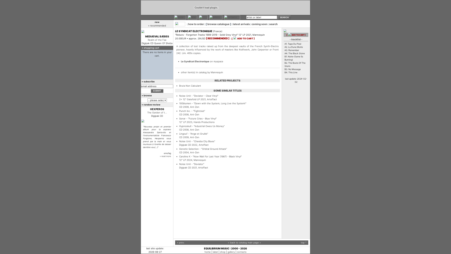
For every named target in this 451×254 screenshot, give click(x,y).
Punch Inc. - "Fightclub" (192, 111)
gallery (231, 251)
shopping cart (151, 47)
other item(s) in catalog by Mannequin (202, 72)
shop (223, 251)
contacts (241, 251)
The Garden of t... (157, 112)
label (215, 251)
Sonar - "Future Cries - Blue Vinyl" (198, 118)
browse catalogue (218, 24)
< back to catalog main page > (244, 242)
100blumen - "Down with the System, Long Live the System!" (212, 103)
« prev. (181, 242)
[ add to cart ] (243, 38)
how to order (196, 24)
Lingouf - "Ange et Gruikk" (193, 133)
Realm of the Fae (157, 39)
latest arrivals (241, 24)
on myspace (202, 61)
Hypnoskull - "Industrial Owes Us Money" (202, 126)
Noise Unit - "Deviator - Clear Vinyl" (198, 95)
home (208, 251)
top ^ (303, 242)
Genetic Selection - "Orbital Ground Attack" (203, 148)
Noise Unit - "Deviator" (191, 164)
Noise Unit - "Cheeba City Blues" (197, 141)
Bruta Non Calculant (190, 85)
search (273, 24)
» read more (165, 156)
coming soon (259, 24)
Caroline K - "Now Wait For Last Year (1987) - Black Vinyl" (210, 156)
